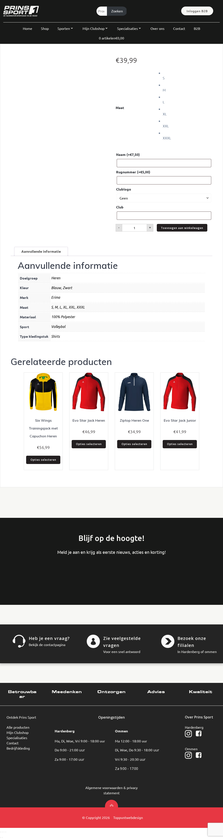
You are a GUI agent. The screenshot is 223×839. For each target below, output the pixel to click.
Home (27, 28)
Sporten (63, 28)
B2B (197, 28)
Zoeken (117, 11)
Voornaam (21, 573)
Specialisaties (127, 28)
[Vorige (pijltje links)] (0, 837)
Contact (179, 28)
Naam (128, 154)
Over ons (157, 28)
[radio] (187, 75)
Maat (120, 107)
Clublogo (123, 189)
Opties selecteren (43, 460)
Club (119, 207)
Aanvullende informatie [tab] (41, 251)
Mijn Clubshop (94, 28)
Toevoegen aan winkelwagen (182, 228)
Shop (45, 28)
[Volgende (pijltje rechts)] (2, 837)
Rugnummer (133, 172)
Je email (86, 573)
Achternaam (53, 573)
